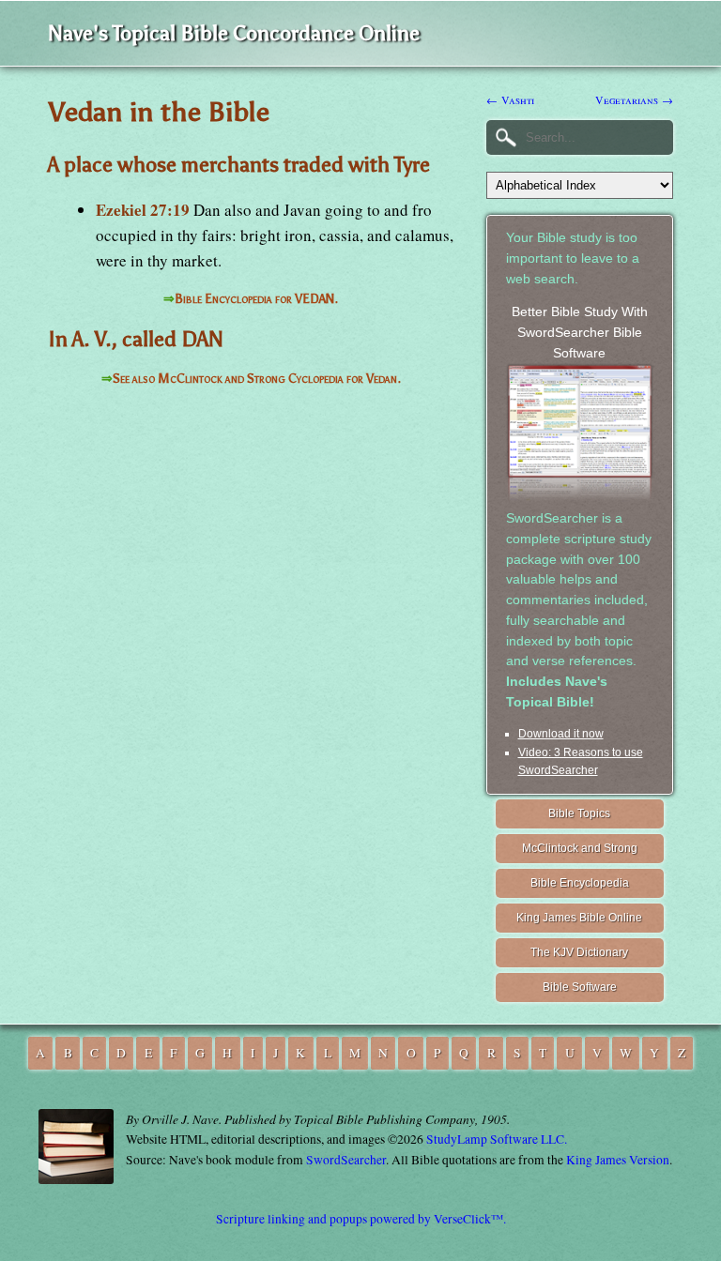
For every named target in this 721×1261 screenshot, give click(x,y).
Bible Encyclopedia (579, 882)
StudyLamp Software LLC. (496, 1139)
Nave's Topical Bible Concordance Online (234, 33)
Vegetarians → (634, 99)
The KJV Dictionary (579, 952)
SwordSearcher (346, 1159)
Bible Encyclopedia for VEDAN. (256, 299)
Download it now (561, 733)
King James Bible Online (579, 917)
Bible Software (580, 987)
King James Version (617, 1159)
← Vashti (510, 99)
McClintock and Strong (579, 848)
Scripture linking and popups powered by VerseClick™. (361, 1218)
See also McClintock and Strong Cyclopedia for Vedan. (257, 379)
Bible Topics (579, 813)
